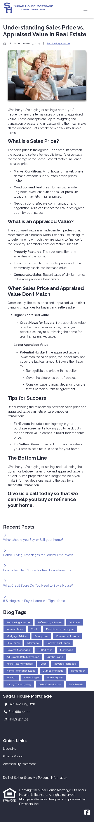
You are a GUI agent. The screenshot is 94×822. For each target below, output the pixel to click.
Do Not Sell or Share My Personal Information (35, 777)
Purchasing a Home (58, 43)
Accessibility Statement (19, 764)
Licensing (10, 748)
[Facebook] (87, 812)
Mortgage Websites (33, 799)
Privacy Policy (13, 756)
